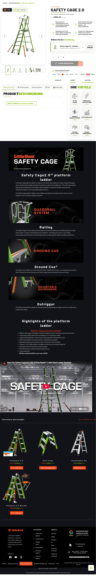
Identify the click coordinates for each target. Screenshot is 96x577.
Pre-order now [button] (16, 468)
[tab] (9, 87)
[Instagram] (21, 557)
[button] (91, 568)
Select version (79, 468)
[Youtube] (15, 557)
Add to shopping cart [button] (48, 468)
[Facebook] (10, 557)
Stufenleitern (14, 3)
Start (5, 3)
